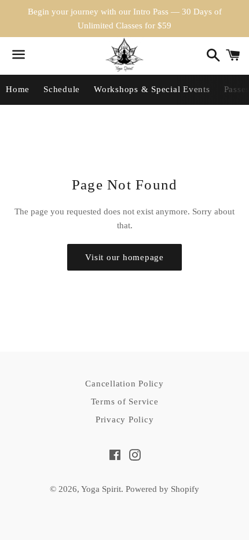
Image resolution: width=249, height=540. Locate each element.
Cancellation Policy (124, 383)
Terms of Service (125, 401)
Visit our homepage (124, 257)
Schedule (61, 89)
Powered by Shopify (162, 489)
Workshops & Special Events (152, 89)
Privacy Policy (125, 419)
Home (18, 89)
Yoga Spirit (101, 489)
